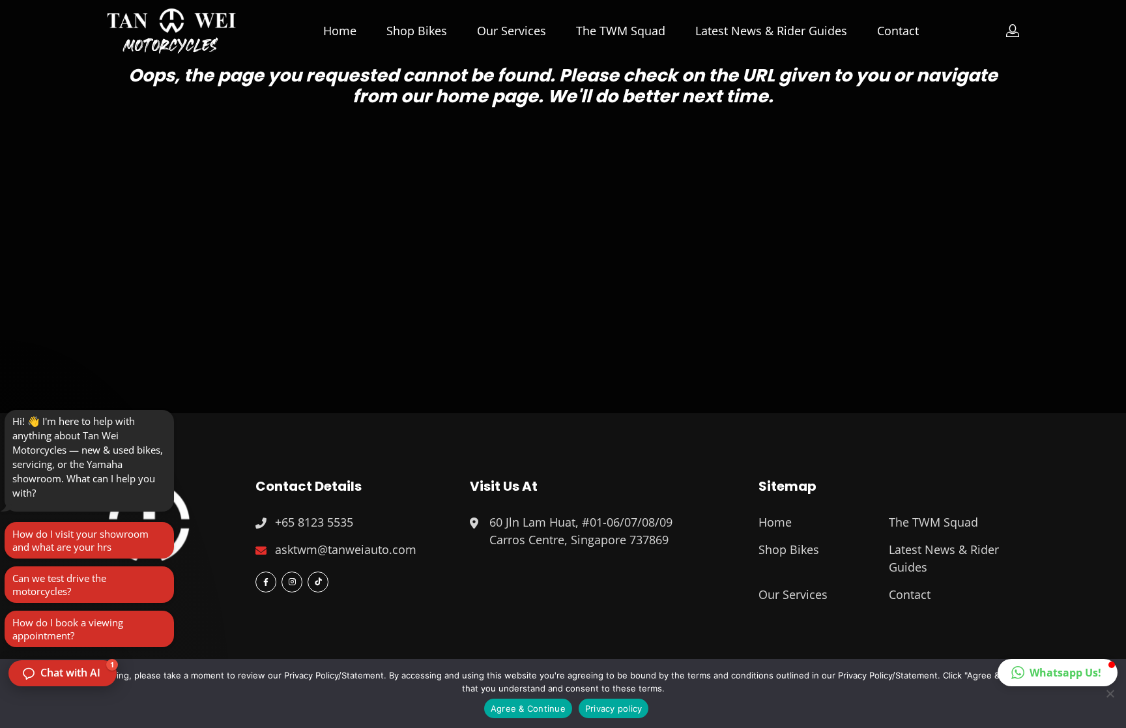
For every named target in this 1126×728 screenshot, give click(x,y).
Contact (898, 30)
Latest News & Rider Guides (771, 30)
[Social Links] (265, 582)
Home (339, 30)
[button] (1058, 672)
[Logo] (171, 31)
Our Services (511, 30)
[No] (1109, 693)
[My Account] (1013, 31)
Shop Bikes (416, 30)
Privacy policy (613, 708)
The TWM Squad (620, 30)
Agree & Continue (528, 708)
